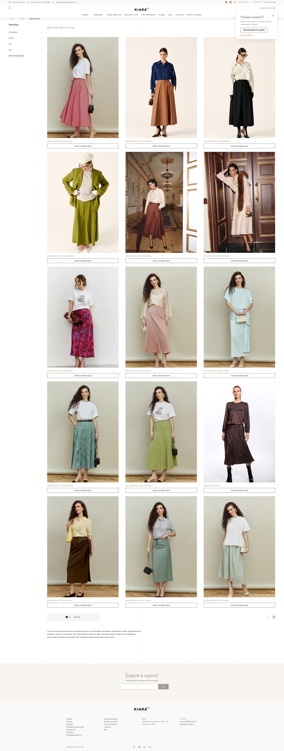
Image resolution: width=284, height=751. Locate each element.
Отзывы (161, 15)
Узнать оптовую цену (83, 146)
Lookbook (107, 727)
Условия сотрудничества (75, 727)
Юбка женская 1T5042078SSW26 (60, 486)
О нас (170, 15)
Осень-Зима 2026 (114, 15)
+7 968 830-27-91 (257, 2)
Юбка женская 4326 (212, 486)
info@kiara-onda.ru (243, 2)
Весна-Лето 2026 (131, 15)
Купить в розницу (194, 15)
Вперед (77, 617)
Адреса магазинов (111, 719)
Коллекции (98, 15)
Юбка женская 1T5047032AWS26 (138, 141)
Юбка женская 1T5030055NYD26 (60, 371)
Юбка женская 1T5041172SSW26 (138, 486)
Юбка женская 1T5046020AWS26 (217, 256)
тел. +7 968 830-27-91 (188, 721)
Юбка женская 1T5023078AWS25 (216, 600)
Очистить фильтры (16, 56)
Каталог (85, 15)
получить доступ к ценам (254, 30)
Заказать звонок (270, 2)
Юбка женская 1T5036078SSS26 (216, 371)
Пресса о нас (71, 729)
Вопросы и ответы (110, 721)
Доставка (69, 724)
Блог (105, 729)
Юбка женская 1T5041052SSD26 (138, 371)
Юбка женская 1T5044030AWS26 (138, 256)
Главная (69, 719)
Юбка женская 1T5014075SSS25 (138, 600)
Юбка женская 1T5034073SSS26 (59, 600)
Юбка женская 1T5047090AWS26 (217, 141)
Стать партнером (148, 15)
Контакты (180, 15)
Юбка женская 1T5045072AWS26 (60, 256)
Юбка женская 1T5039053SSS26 (59, 141)
